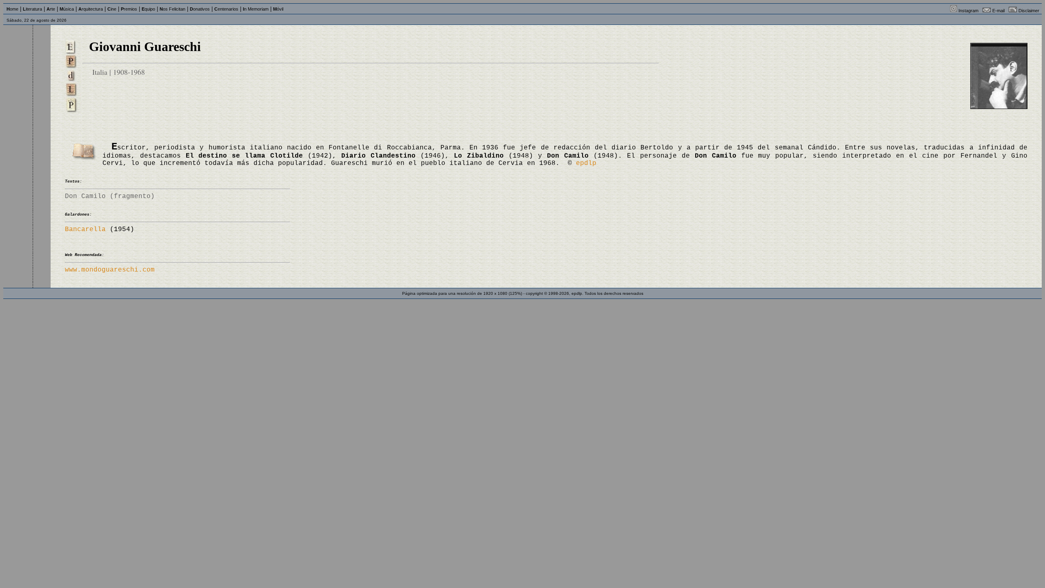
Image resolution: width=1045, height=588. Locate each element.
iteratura (32, 9)
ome (12, 9)
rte (51, 9)
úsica (67, 9)
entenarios (226, 9)
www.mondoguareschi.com (110, 270)
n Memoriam (256, 9)
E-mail (998, 10)
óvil (278, 9)
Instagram (968, 10)
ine (111, 9)
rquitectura (90, 9)
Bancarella (85, 229)
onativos (200, 9)
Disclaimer (1028, 10)
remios (129, 9)
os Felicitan (172, 9)
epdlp (586, 163)
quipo (148, 9)
